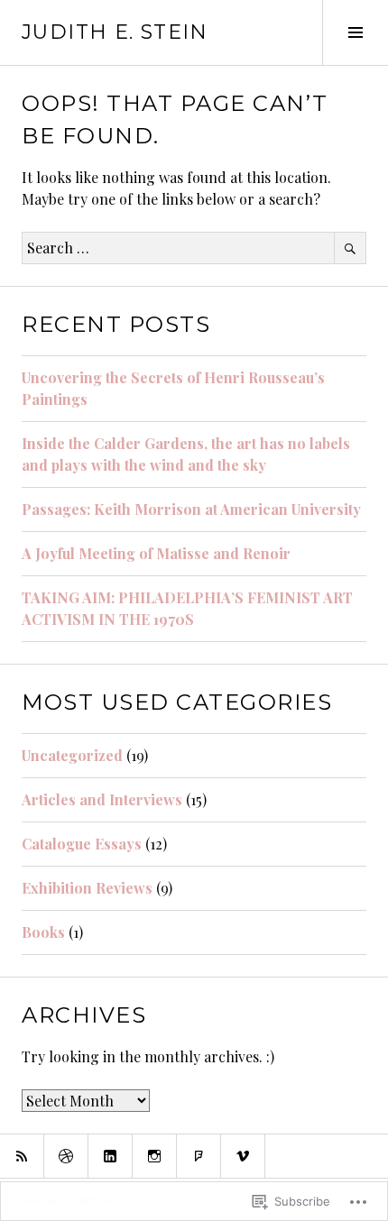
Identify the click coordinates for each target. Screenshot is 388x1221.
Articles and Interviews (102, 799)
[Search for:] (194, 247)
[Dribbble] (66, 1156)
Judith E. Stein (115, 32)
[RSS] (21, 1156)
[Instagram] (154, 1156)
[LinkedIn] (110, 1156)
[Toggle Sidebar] (355, 32)
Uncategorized (72, 755)
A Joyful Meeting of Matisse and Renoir (156, 553)
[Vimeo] (242, 1156)
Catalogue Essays (82, 843)
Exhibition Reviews (87, 887)
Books (43, 932)
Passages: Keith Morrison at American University (191, 509)
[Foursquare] (198, 1156)
